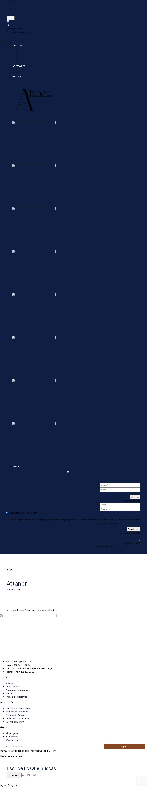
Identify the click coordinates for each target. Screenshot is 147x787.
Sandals (22, 59)
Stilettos (22, 62)
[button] (73, 25)
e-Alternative (62, 750)
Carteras (22, 69)
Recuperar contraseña (129, 493)
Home (10, 589)
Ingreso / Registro (9, 785)
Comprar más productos (41, 32)
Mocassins (23, 55)
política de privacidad (129, 523)
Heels (21, 52)
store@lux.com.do (16, 14)
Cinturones (23, 72)
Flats (20, 49)
